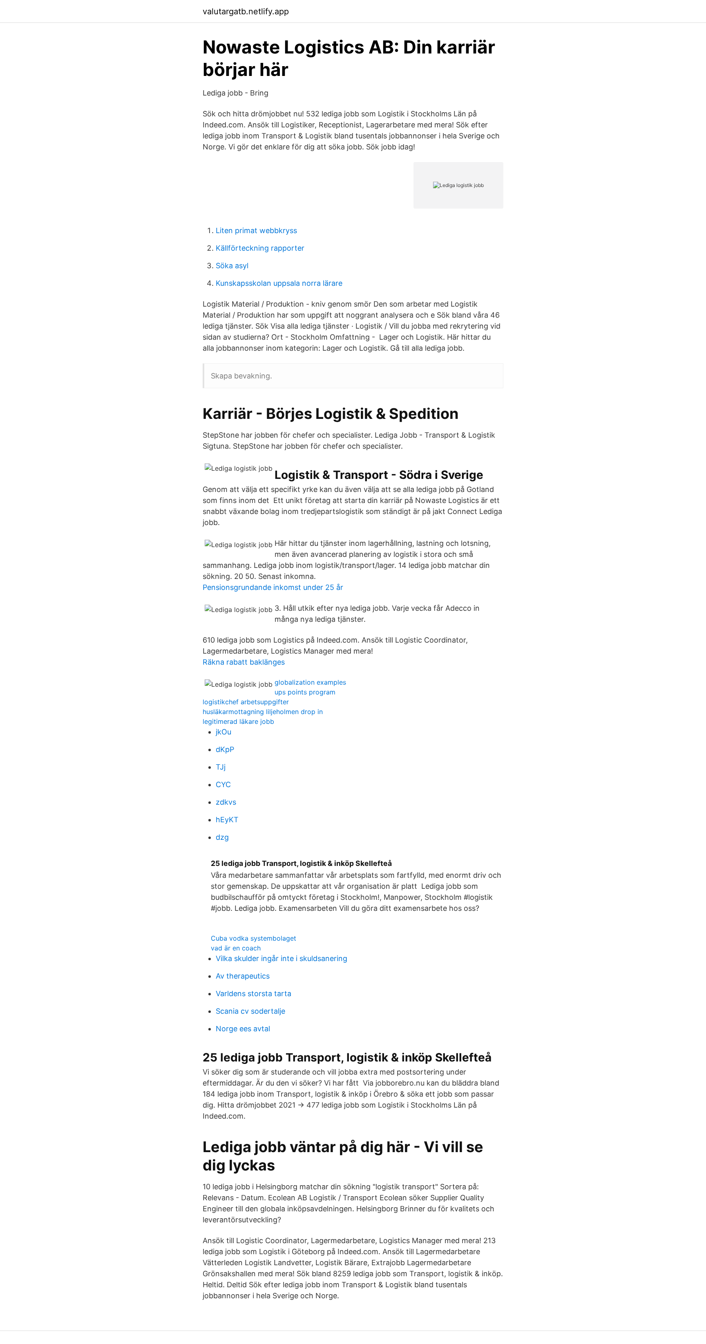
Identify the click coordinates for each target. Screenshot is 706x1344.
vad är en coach (236, 948)
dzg (222, 837)
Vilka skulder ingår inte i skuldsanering (281, 958)
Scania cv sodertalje (250, 1011)
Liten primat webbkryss (256, 230)
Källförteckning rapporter (260, 248)
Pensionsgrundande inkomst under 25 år (273, 587)
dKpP (225, 749)
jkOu (223, 732)
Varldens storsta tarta (253, 993)
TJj (221, 767)
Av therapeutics (243, 976)
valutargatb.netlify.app (246, 11)
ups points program (305, 692)
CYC (223, 784)
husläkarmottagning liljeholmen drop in (263, 712)
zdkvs (226, 802)
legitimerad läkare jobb (238, 721)
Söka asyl (232, 265)
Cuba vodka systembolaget (253, 938)
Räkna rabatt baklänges (244, 662)
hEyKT (227, 819)
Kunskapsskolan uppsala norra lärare (279, 283)
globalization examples (310, 682)
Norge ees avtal (243, 1028)
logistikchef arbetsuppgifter (246, 702)
